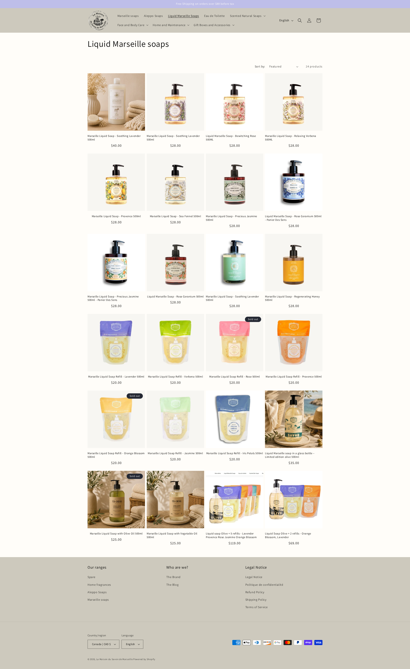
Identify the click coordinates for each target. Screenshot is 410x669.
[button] (247, 15)
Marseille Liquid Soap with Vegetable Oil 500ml (172, 535)
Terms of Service (256, 607)
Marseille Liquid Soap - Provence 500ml (116, 216)
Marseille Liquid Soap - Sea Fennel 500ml (175, 216)
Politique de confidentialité (264, 584)
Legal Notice (253, 577)
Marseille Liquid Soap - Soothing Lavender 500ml (114, 137)
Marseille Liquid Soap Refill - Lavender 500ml (116, 376)
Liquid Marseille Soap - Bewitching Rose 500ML (231, 137)
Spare (91, 577)
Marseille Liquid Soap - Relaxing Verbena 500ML (290, 137)
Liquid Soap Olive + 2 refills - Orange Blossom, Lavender (288, 535)
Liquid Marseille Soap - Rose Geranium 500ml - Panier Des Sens (293, 218)
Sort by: (260, 66)
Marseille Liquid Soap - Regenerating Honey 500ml (292, 298)
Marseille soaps (98, 600)
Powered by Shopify (144, 659)
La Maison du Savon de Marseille (114, 659)
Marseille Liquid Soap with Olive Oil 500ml (116, 533)
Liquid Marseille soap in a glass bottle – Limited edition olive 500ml (290, 455)
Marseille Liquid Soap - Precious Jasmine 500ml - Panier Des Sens (113, 298)
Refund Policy (254, 592)
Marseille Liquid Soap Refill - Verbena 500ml (175, 376)
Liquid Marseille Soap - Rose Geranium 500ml (175, 296)
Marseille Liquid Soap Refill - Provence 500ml (294, 376)
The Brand (173, 577)
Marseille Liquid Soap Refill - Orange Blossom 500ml (116, 455)
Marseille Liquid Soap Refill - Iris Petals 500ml (234, 453)
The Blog (172, 584)
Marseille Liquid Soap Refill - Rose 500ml (234, 376)
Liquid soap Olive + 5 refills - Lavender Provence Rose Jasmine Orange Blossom (231, 535)
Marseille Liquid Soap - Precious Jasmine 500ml (231, 218)
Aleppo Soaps (97, 592)
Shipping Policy (255, 600)
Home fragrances (99, 584)
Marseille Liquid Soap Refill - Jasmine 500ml (175, 453)
